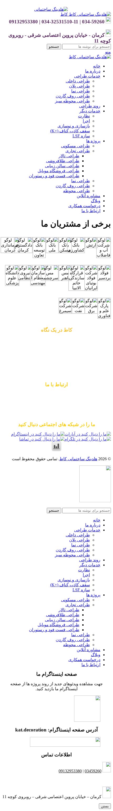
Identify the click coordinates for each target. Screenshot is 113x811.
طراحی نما (80, 91)
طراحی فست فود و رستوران (54, 176)
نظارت (84, 116)
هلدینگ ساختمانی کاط (78, 459)
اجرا (86, 121)
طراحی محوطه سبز (72, 101)
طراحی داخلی (78, 81)
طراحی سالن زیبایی (62, 166)
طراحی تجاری (77, 151)
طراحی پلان (79, 86)
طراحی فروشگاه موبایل (58, 171)
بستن (105, 806)
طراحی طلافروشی (62, 161)
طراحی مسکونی (75, 146)
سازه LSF (81, 136)
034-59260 (76, 404)
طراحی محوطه (76, 191)
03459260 (93, 771)
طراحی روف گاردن (73, 96)
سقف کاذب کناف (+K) (70, 131)
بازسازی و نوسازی (74, 126)
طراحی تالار (69, 156)
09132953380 (56, 394)
